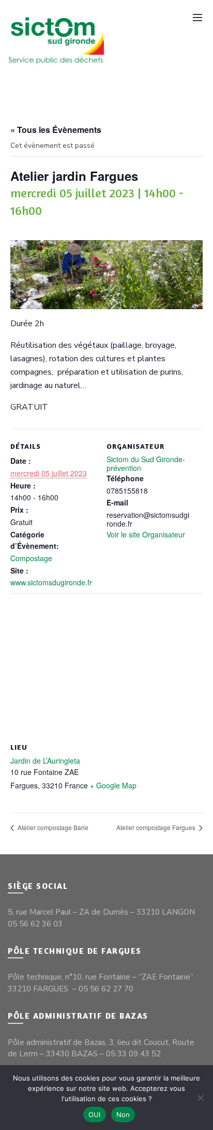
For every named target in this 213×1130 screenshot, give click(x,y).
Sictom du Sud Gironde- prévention (145, 463)
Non (123, 1114)
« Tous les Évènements (55, 130)
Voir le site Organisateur (145, 534)
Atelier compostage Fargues (156, 827)
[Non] (200, 1097)
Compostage (31, 558)
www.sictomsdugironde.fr (51, 582)
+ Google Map (113, 785)
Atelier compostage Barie (52, 827)
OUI (94, 1114)
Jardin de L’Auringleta (45, 760)
